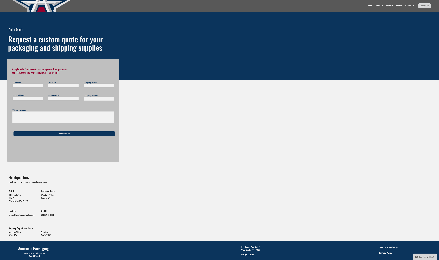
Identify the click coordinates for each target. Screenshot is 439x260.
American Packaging (33, 248)
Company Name (90, 82)
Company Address (91, 95)
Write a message (19, 110)
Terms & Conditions (388, 247)
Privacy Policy (385, 252)
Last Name (52, 82)
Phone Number (54, 95)
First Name (17, 82)
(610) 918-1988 (47, 215)
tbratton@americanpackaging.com (21, 215)
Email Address (18, 95)
